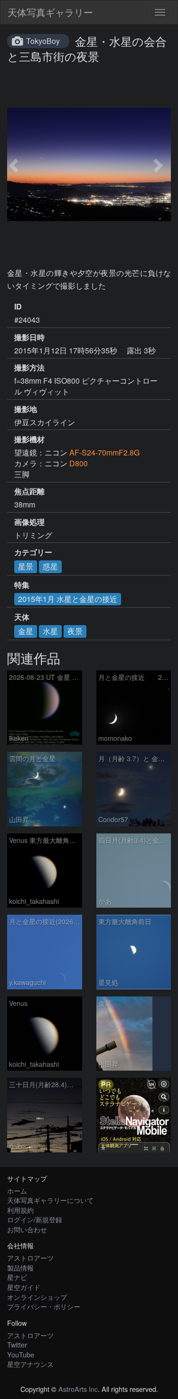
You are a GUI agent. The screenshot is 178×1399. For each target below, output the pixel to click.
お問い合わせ (27, 1229)
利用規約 (20, 1210)
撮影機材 (29, 439)
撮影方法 (29, 367)
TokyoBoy (43, 40)
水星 (50, 631)
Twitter (17, 1344)
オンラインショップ (37, 1297)
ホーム (17, 1190)
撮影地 (25, 409)
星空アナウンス (30, 1364)
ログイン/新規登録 (34, 1219)
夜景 (75, 631)
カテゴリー (33, 552)
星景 (25, 566)
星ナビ (17, 1277)
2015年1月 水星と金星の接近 (67, 598)
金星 (25, 631)
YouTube (20, 1354)
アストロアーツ (30, 1257)
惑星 (50, 566)
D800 (78, 463)
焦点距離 (29, 491)
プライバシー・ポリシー (43, 1306)
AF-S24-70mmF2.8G (104, 452)
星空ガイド (23, 1287)
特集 (21, 585)
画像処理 (29, 522)
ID (18, 306)
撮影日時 (29, 337)
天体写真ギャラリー (50, 12)
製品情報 (20, 1267)
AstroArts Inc (78, 1389)
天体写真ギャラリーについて (50, 1200)
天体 (21, 617)
